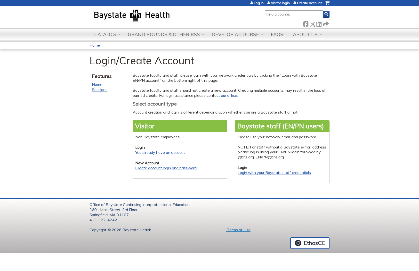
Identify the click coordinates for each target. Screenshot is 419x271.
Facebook (305, 23)
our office (229, 95)
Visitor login (280, 3)
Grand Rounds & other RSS (164, 34)
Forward (325, 23)
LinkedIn (318, 23)
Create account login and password (166, 167)
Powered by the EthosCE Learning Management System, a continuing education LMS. (310, 243)
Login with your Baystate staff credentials (274, 172)
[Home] (154, 16)
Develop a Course (235, 34)
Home (94, 45)
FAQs (277, 34)
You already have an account (160, 152)
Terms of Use (238, 229)
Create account (309, 3)
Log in (259, 3)
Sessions (99, 89)
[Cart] (327, 4)
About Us (305, 34)
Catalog (105, 34)
